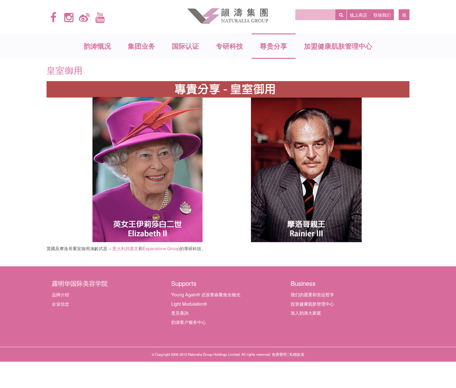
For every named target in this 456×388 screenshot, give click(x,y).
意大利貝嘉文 (125, 248)
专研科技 (229, 46)
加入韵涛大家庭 (306, 312)
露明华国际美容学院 (80, 283)
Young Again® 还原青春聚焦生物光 (205, 294)
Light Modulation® (189, 303)
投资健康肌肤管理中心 (312, 303)
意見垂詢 (180, 312)
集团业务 (141, 46)
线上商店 (358, 14)
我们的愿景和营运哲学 (312, 294)
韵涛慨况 (97, 46)
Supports (183, 283)
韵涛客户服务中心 (188, 322)
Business (303, 283)
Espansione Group (161, 248)
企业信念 (60, 303)
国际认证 (185, 46)
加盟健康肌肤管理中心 (338, 46)
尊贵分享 (273, 46)
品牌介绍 (60, 294)
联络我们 (382, 14)
